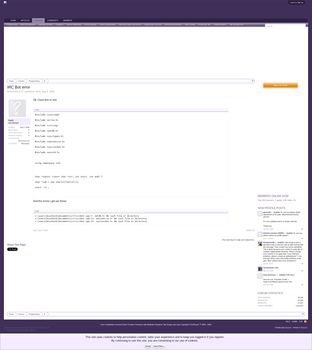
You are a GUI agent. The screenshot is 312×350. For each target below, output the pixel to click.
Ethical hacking (90, 25)
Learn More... (159, 346)
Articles (25, 20)
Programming (12, 25)
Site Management (236, 25)
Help (288, 321)
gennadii (267, 212)
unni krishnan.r (269, 275)
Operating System (45, 25)
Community (52, 20)
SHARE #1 (250, 230)
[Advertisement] (156, 53)
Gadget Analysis (220, 25)
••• (302, 229)
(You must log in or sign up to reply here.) (238, 240)
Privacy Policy (300, 328)
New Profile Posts (271, 208)
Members (67, 20)
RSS (305, 321)
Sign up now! (280, 85)
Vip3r (38, 91)
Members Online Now (273, 196)
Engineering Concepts (153, 25)
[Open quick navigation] (252, 81)
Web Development (28, 25)
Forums (38, 21)
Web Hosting (190, 25)
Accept (148, 346)
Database (60, 25)
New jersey (25, 143)
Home (13, 20)
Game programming (107, 25)
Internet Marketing (74, 25)
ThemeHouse (42, 330)
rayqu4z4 (299, 306)
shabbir (276, 212)
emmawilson (268, 268)
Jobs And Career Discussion (129, 25)
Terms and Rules (283, 328)
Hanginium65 (269, 242)
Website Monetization (173, 25)
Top (301, 321)
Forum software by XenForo (27, 328)
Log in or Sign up (296, 2)
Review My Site (204, 25)
